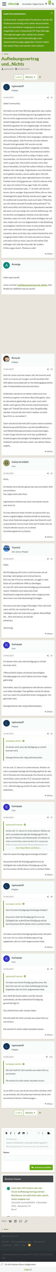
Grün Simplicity (11, 1236)
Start (23, 1245)
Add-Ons (7, 1261)
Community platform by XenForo (27, 1256)
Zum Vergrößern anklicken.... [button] (28, 848)
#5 (52, 655)
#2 (52, 369)
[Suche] (53, 4)
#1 (52, 97)
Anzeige (16, 264)
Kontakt (5, 1241)
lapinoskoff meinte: (14, 824)
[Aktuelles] (46, 4)
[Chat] (49, 4)
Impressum (7, 1245)
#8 (52, 897)
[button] (4, 4)
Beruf (13, 1209)
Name (6, 1152)
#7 (52, 817)
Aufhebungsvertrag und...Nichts (32, 285)
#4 (52, 559)
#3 (52, 473)
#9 (52, 969)
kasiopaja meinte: (13, 741)
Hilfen (16, 1245)
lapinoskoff (9, 69)
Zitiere (50, 254)
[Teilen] (48, 97)
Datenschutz (39, 1241)
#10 (51, 1057)
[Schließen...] (51, 13)
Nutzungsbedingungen (21, 1241)
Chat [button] (27, 1269)
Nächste (29, 77)
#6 (52, 734)
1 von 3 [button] (18, 77)
